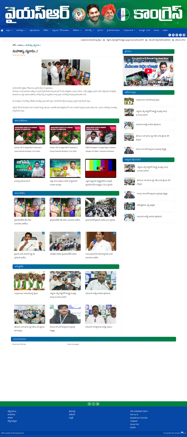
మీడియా (72, 415)
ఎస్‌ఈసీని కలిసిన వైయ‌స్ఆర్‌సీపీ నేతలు (63, 254)
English (165, 30)
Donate (156, 30)
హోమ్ (2, 30)
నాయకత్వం (20, 30)
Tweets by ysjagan (73, 344)
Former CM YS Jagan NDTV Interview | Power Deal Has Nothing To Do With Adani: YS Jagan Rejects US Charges (63, 151)
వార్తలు (8, 30)
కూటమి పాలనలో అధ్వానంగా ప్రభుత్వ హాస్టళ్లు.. (151, 149)
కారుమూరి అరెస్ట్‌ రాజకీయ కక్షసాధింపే (134, 40)
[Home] (93, 14)
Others (20, 45)
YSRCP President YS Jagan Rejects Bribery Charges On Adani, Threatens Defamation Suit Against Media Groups (100, 151)
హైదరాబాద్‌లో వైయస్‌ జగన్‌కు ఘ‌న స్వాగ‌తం (100, 220)
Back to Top (182, 432)
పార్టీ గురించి (12, 411)
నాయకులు (11, 415)
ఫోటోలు (46, 30)
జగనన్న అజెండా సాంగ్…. (23, 181)
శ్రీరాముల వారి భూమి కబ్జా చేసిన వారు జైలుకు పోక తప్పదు (167, 40)
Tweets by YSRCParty (19, 344)
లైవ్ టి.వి (100, 30)
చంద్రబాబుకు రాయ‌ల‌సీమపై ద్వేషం (65, 40)
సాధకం (10, 418)
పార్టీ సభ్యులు (12, 421)
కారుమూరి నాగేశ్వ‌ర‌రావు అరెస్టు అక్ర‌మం (99, 327)
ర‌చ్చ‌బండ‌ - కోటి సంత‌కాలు (60, 30)
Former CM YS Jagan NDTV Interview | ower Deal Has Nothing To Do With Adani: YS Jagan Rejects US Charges (28, 151)
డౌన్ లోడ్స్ (88, 30)
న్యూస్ (71, 418)
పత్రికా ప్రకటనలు (35, 30)
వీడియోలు (76, 30)
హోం (14, 45)
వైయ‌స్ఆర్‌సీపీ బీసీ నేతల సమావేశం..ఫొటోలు (65, 220)
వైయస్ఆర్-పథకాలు (113, 30)
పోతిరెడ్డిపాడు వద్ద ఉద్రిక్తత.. (146, 205)
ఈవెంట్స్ (72, 411)
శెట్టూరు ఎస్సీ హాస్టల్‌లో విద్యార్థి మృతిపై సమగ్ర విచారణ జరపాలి (99, 40)
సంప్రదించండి (128, 30)
